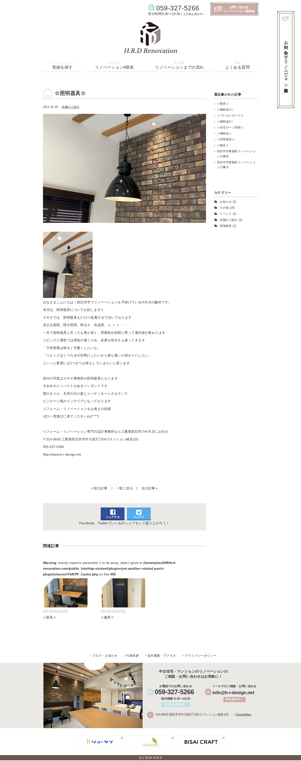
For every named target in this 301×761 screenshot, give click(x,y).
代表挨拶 (132, 655)
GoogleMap (243, 714)
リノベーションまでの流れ (179, 65)
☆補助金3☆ (225, 109)
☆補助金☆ (224, 133)
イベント (226, 213)
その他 (224, 207)
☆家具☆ (223, 103)
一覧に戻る (124, 488)
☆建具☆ (223, 145)
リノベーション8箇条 (114, 65)
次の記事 (148, 488)
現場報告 (226, 225)
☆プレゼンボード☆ (230, 115)
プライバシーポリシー (200, 655)
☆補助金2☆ (225, 121)
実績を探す (62, 65)
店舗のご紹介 (71, 107)
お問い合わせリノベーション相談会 (239, 9)
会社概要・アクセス (161, 655)
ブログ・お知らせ (105, 655)
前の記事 (100, 488)
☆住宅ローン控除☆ (230, 127)
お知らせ (226, 201)
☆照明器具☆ (226, 139)
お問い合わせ (286, 62)
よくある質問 (237, 65)
